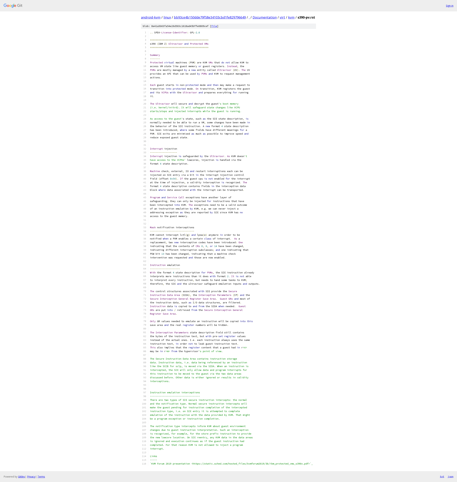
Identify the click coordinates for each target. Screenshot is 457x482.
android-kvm (150, 17)
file (214, 26)
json (450, 476)
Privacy (31, 476)
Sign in (449, 5)
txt (442, 476)
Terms (41, 476)
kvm (291, 17)
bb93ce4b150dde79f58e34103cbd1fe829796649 (210, 17)
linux (167, 17)
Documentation (265, 17)
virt (282, 17)
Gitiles (21, 476)
